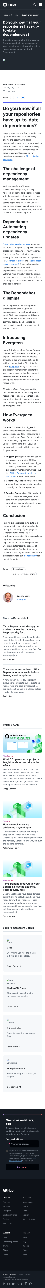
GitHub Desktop (29, 1219)
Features (6, 1202)
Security (14, 15)
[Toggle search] (34, 4)
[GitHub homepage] (5, 5)
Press (24, 1250)
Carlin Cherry (8, 696)
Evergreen (14, 366)
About (24, 1237)
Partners (25, 1206)
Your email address (14, 1139)
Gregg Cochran (9, 789)
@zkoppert (21, 84)
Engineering (8, 880)
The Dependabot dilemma (19, 295)
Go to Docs (12, 966)
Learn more (12, 1006)
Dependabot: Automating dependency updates (15, 229)
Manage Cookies (9, 1277)
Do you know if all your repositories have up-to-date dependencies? (22, 117)
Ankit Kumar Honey (11, 848)
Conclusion (14, 515)
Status (5, 1250)
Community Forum (10, 1241)
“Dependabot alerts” (14, 260)
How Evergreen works (17, 417)
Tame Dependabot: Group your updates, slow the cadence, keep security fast (21, 629)
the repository (30, 555)
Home (5, 15)
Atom (24, 1211)
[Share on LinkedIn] (23, 97)
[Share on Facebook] (17, 97)
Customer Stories (10, 1215)
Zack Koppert (8, 84)
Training (6, 1246)
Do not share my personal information (16, 1279)
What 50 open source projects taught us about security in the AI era (21, 762)
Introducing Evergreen (14, 340)
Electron (25, 1215)
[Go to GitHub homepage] (8, 1191)
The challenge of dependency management (19, 173)
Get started (12, 1087)
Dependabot (18, 569)
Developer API (28, 1202)
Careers (25, 1246)
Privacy (27, 1275)
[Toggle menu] (40, 4)
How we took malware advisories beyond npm (17, 826)
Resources (7, 1223)
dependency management (23, 574)
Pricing (6, 1219)
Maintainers (8, 756)
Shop (24, 1254)
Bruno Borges (9, 659)
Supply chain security (30, 15)
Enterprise (7, 1211)
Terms (21, 1275)
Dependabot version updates (16, 244)
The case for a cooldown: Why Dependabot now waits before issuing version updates (21, 672)
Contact (6, 1254)
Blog (13, 4)
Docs (5, 1237)
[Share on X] (12, 97)
